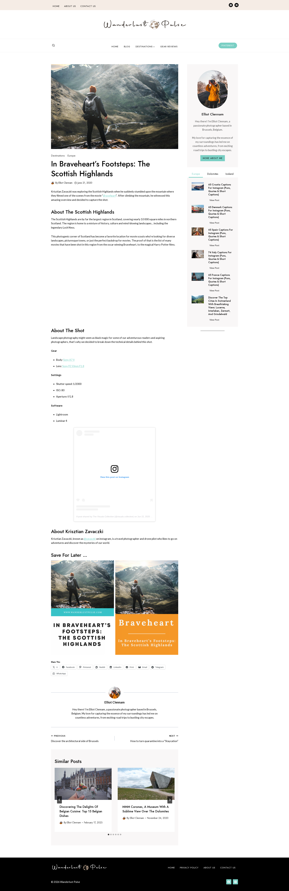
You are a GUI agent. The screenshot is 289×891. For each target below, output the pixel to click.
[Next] (169, 799)
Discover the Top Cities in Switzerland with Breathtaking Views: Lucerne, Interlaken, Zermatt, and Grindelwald (219, 306)
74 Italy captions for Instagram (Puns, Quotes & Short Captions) (220, 257)
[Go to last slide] (59, 799)
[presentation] (83, 784)
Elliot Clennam (65, 183)
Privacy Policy (189, 867)
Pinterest (228, 45)
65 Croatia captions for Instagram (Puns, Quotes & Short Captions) (219, 189)
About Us (70, 6)
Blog (127, 46)
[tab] (108, 834)
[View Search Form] (53, 45)
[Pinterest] (237, 5)
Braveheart (109, 195)
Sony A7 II (69, 359)
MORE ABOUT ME (212, 158)
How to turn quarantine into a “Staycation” (154, 739)
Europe (71, 155)
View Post (215, 201)
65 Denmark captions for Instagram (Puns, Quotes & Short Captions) (220, 212)
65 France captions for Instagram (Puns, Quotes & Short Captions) (219, 280)
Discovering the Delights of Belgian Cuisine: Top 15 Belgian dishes (80, 811)
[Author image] (52, 182)
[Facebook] (228, 881)
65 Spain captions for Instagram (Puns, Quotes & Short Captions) (220, 234)
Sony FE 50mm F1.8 (73, 366)
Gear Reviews (169, 46)
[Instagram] (231, 5)
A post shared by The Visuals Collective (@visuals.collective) (105, 516)
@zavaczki (90, 538)
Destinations (58, 155)
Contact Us (88, 6)
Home (56, 6)
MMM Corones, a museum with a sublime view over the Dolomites (145, 809)
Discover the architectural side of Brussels (75, 739)
